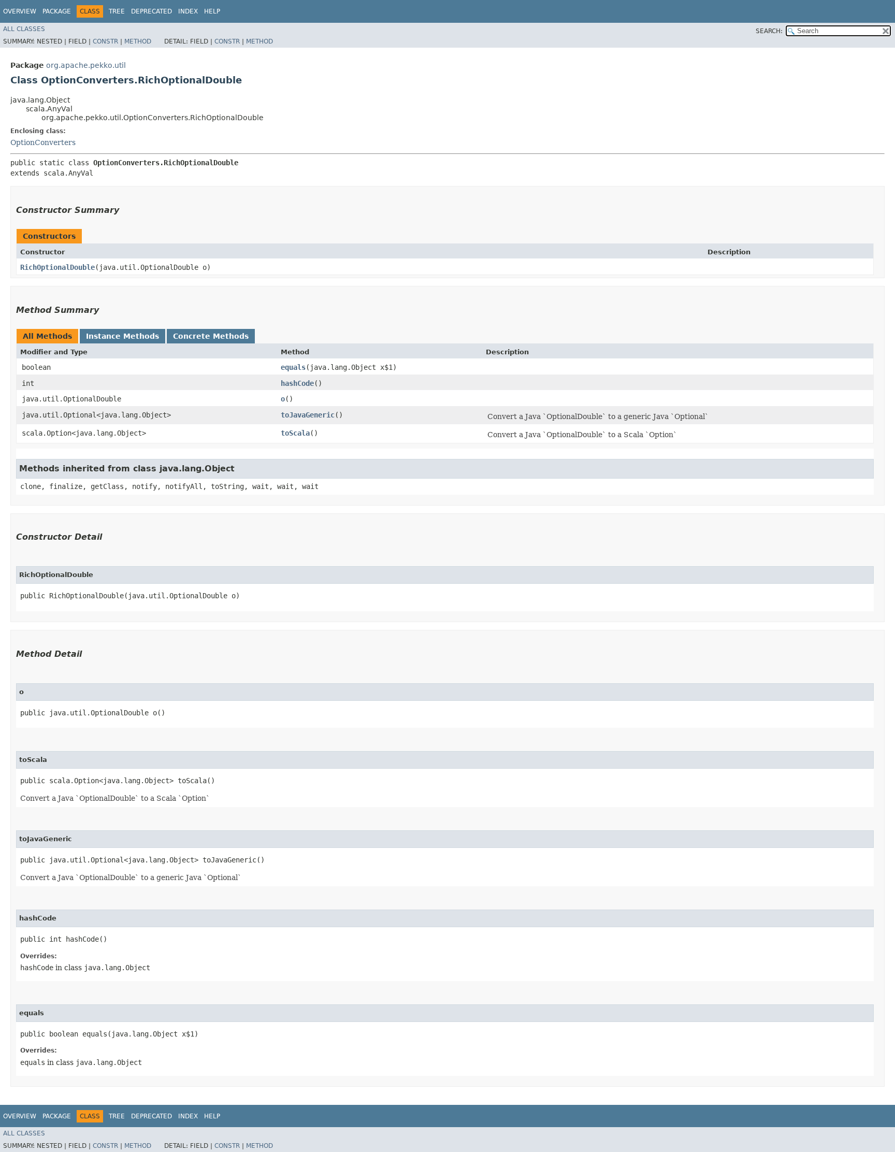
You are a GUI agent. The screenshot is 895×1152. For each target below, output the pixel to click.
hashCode (297, 383)
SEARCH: (769, 31)
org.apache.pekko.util (86, 65)
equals (293, 367)
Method (137, 41)
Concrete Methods (211, 336)
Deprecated (151, 11)
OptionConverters (43, 142)
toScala (295, 433)
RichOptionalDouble (57, 267)
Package (56, 11)
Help (212, 11)
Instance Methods (122, 336)
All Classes (24, 29)
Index (188, 11)
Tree (117, 11)
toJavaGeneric (308, 415)
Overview (19, 11)
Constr (105, 41)
